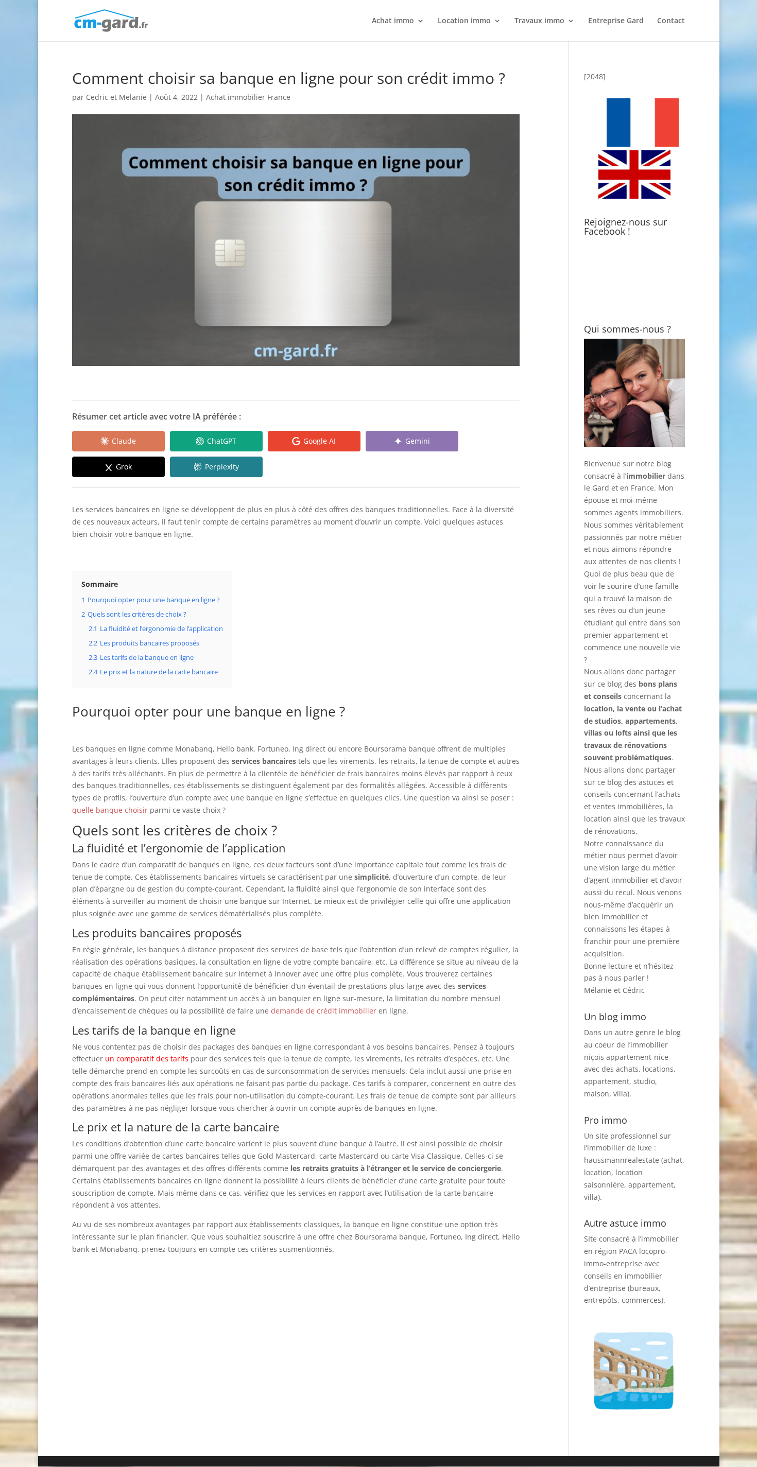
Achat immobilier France (248, 97)
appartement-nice (637, 1057)
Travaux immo (539, 21)
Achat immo (393, 21)
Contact (671, 21)
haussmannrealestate (621, 1160)
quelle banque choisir (110, 810)
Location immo (464, 21)
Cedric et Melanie (116, 97)
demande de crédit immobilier (323, 1011)
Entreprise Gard (616, 21)
